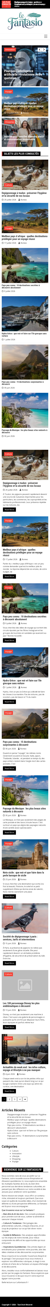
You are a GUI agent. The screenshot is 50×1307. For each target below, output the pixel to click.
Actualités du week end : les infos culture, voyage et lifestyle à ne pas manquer (24, 1069)
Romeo (25, 82)
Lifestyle (15, 1156)
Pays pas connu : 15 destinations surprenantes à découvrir (23, 383)
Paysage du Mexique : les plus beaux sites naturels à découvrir (24, 431)
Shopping (9, 122)
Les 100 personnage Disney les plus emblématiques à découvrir (21, 1005)
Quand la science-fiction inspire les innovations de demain (24, 76)
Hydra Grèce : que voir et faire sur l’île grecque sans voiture (24, 334)
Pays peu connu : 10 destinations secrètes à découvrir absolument (21, 286)
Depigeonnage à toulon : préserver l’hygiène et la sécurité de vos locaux (24, 194)
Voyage (8, 91)
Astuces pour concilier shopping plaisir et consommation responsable (24, 138)
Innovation (10, 49)
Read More (9, 509)
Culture (8, 185)
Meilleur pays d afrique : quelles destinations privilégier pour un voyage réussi (29, 4)
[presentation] (40, 50)
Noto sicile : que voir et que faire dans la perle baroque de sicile (23, 874)
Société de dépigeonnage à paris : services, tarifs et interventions (20, 938)
